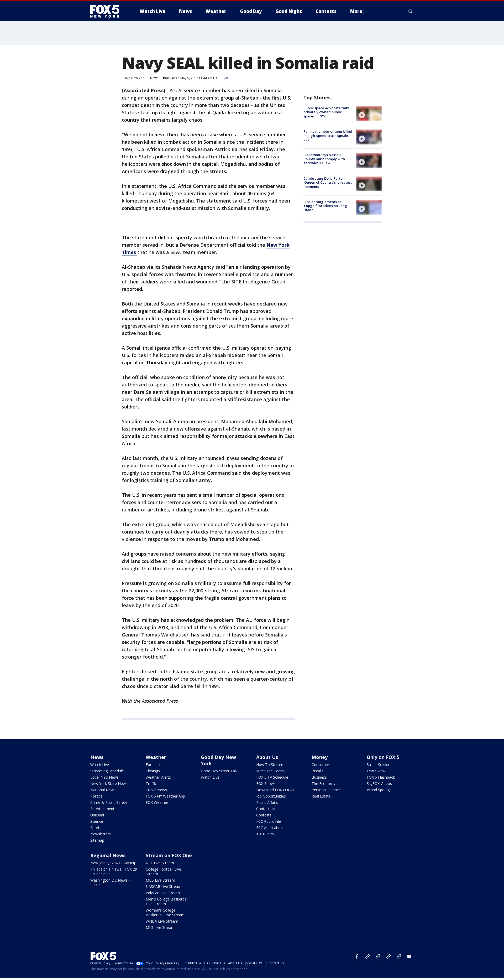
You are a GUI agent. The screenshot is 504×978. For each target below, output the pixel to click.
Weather (156, 757)
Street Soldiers (379, 764)
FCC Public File (268, 821)
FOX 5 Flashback (381, 777)
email (409, 956)
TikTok (378, 956)
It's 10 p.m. (265, 833)
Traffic (151, 783)
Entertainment (102, 808)
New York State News (109, 783)
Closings (153, 770)
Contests (263, 815)
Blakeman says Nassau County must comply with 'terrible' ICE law (324, 159)
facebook (357, 956)
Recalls (317, 770)
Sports (95, 827)
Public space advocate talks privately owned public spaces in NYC (326, 112)
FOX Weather (157, 802)
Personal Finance (326, 789)
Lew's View (376, 770)
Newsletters (100, 833)
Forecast (153, 764)
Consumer (320, 764)
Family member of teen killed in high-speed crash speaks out (327, 135)
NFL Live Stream (160, 862)
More (356, 11)
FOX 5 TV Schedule (272, 777)
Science (96, 821)
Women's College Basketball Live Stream (165, 912)
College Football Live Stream (163, 871)
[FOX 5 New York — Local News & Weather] (107, 11)
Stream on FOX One (169, 855)
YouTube (388, 956)
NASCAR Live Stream (163, 886)
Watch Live (99, 764)
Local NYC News (104, 777)
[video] (369, 113)
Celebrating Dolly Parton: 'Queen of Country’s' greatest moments (327, 182)
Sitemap (97, 840)
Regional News (107, 855)
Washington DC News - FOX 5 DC (110, 882)
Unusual (97, 815)
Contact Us (265, 808)
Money (320, 757)
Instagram (367, 956)
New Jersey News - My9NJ (112, 862)
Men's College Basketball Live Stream (167, 901)
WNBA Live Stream (162, 921)
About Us (267, 757)
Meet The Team (270, 770)
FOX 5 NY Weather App (165, 796)
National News (103, 789)
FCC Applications (270, 827)
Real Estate (321, 796)
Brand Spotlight (380, 789)
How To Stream (269, 764)
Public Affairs (267, 802)
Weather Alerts (158, 777)
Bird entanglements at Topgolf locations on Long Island (325, 205)
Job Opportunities (271, 796)
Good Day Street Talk (219, 770)
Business (319, 777)
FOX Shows (266, 783)
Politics (96, 796)
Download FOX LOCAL (275, 789)
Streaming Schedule (107, 770)
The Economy (323, 783)
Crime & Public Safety (108, 802)
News (154, 78)
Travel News (156, 789)
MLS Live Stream (160, 927)
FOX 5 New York (133, 78)
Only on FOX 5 (383, 757)
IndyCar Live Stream (163, 892)
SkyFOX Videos (379, 783)
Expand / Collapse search (410, 11)
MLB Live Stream (160, 880)
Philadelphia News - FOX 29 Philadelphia (113, 871)
